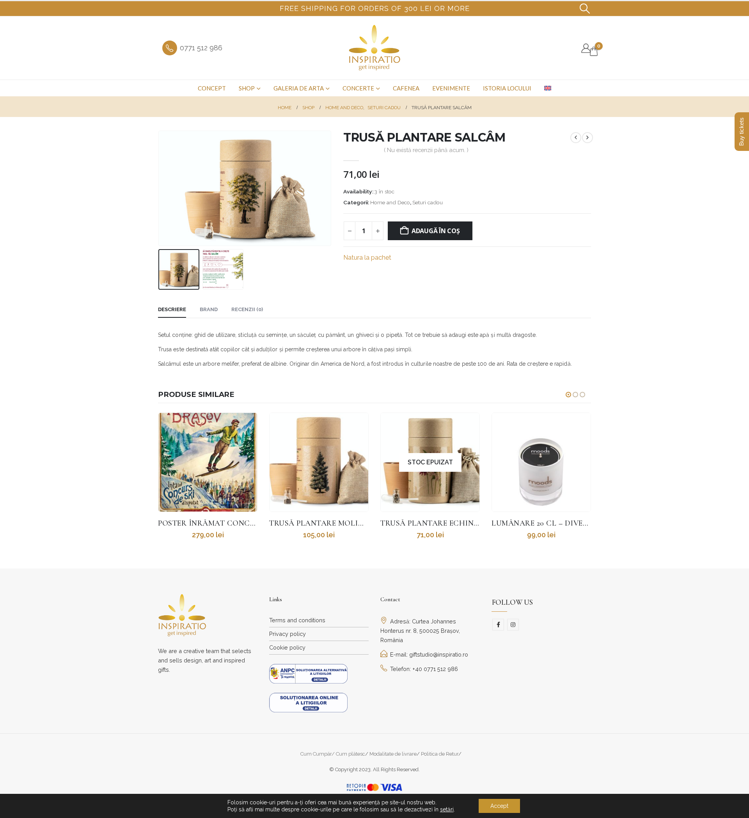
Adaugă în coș (436, 231)
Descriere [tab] (172, 309)
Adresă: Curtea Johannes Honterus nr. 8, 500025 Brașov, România (420, 630)
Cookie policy (287, 647)
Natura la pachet (367, 257)
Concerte (358, 88)
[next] (587, 137)
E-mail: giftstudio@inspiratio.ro (429, 654)
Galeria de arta (298, 88)
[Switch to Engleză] (547, 88)
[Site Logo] (374, 48)
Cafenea (406, 88)
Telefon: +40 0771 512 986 (424, 669)
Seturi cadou (427, 202)
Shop (247, 88)
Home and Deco (390, 202)
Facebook (498, 624)
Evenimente (451, 88)
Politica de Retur (439, 754)
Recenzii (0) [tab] (247, 309)
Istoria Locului (507, 88)
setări (447, 809)
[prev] (575, 137)
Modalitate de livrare (393, 754)
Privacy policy (287, 633)
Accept (499, 806)
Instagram (513, 624)
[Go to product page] (207, 462)
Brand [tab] (209, 309)
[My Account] (585, 48)
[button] (585, 9)
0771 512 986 (201, 48)
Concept (212, 88)
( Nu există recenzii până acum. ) (426, 150)
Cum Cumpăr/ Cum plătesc (332, 754)
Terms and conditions (297, 620)
